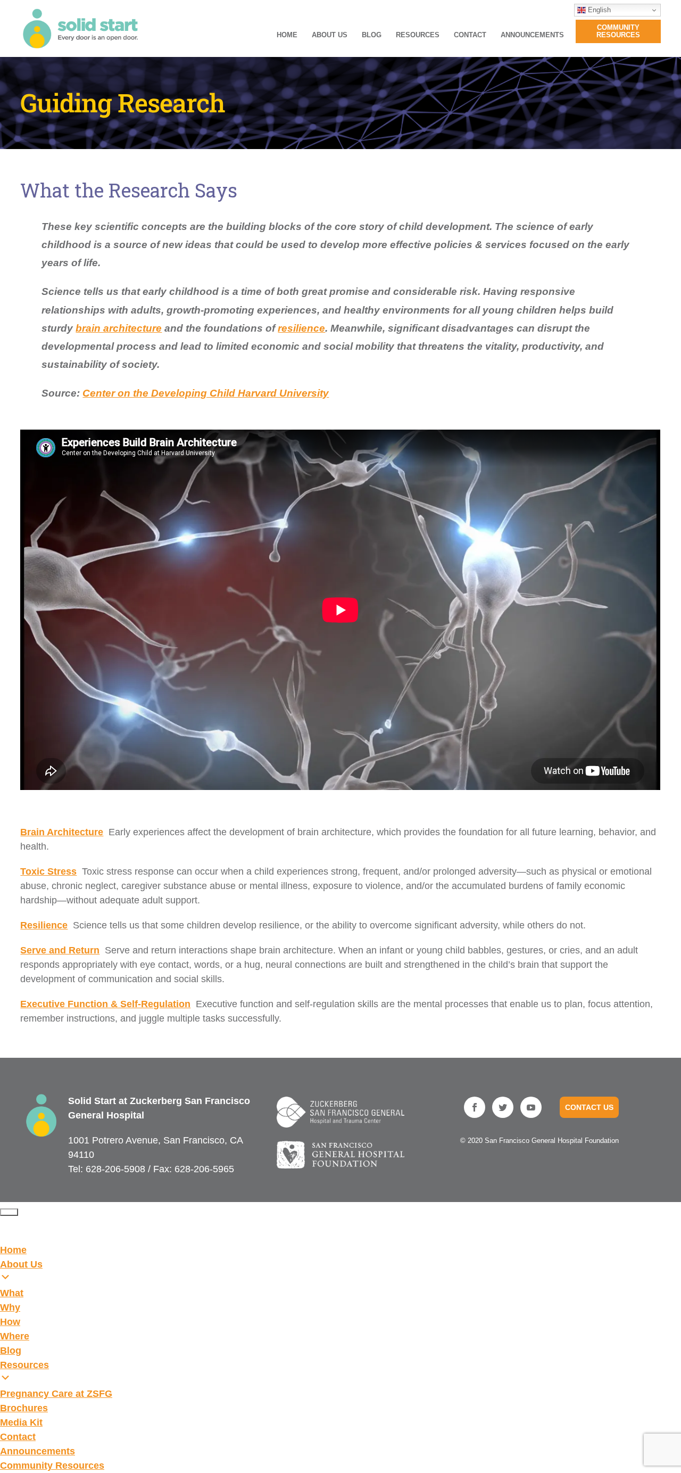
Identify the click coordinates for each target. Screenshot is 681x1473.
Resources (417, 35)
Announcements (532, 35)
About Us (329, 35)
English (598, 10)
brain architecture (119, 328)
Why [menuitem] (10, 1307)
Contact (470, 35)
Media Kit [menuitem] (21, 1422)
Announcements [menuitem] (37, 1451)
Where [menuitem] (14, 1336)
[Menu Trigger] (9, 1212)
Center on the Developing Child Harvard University (205, 393)
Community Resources (618, 31)
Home (287, 35)
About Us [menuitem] (21, 1264)
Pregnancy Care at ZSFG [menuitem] (56, 1393)
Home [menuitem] (13, 1250)
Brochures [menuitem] (24, 1408)
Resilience (44, 925)
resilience (301, 328)
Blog (371, 35)
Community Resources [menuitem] (52, 1465)
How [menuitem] (10, 1321)
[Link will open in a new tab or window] (341, 1112)
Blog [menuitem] (10, 1350)
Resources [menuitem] (24, 1365)
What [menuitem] (11, 1293)
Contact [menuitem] (18, 1436)
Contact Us (589, 1107)
